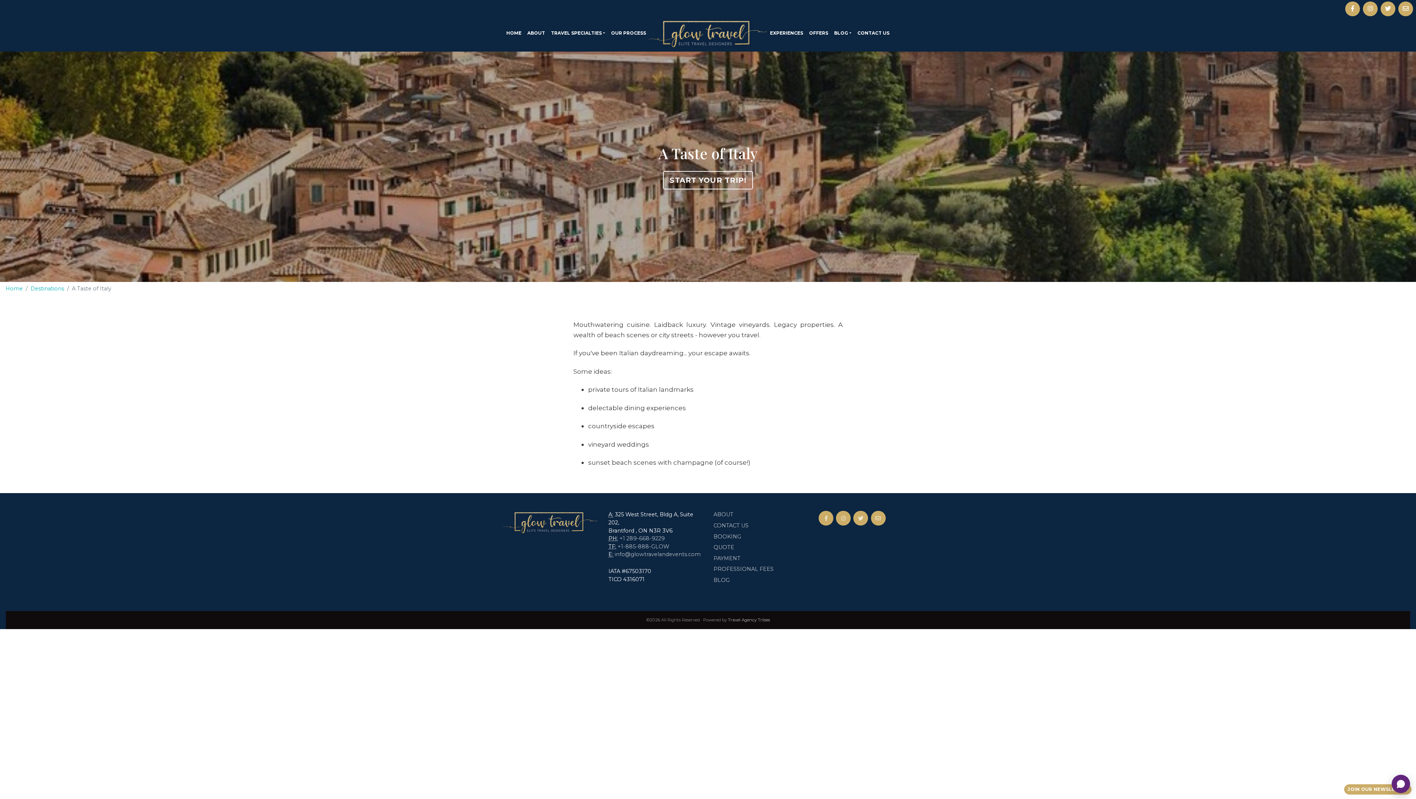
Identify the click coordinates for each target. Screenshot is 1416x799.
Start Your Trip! (708, 180)
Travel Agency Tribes (749, 619)
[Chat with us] (1401, 784)
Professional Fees (744, 569)
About (536, 33)
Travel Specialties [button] (576, 33)
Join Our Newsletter (1377, 789)
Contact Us (873, 33)
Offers (818, 33)
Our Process (628, 33)
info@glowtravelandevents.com (658, 554)
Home (513, 33)
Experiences (786, 33)
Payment (727, 558)
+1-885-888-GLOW (643, 546)
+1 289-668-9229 (642, 538)
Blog (722, 580)
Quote (724, 547)
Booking (727, 536)
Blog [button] (841, 33)
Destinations (47, 288)
